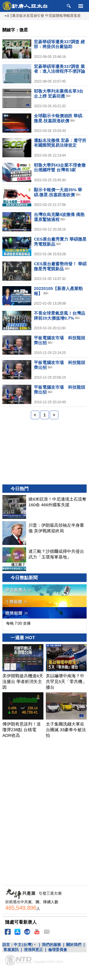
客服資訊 (11, 950)
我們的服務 (51, 945)
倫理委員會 (57, 950)
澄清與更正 (33, 950)
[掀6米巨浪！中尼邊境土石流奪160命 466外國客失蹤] (14, 507)
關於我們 (73, 945)
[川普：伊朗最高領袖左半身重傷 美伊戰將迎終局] (14, 533)
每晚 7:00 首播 (18, 623)
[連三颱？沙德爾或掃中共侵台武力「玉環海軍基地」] (14, 559)
